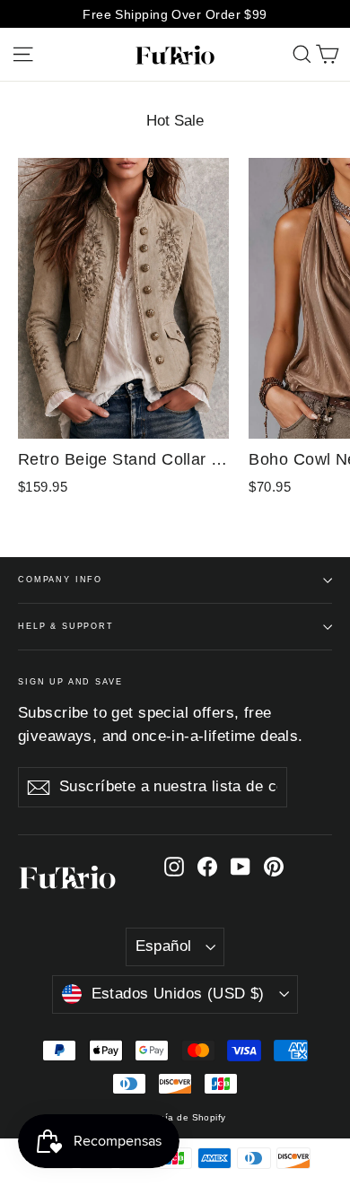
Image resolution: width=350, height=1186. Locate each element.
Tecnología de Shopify (174, 1117)
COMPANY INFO (60, 579)
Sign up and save (70, 681)
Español (164, 946)
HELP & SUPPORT (66, 626)
